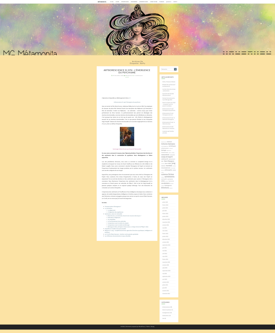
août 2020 (164, 267)
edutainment (172, 159)
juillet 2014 (165, 285)
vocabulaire (165, 183)
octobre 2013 (165, 290)
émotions (165, 188)
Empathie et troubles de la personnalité (115, 228)
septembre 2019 (166, 270)
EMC (162, 161)
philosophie (168, 170)
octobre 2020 (165, 265)
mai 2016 (164, 273)
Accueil (112, 1)
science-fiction (167, 174)
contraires (172, 154)
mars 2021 (164, 256)
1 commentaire (138, 75)
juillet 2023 (165, 208)
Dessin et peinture (166, 309)
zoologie (162, 185)
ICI (130, 98)
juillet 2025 (165, 202)
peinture (162, 170)
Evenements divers (143, 1)
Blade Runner (169, 150)
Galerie (117, 1)
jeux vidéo (168, 163)
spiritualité (164, 179)
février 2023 (165, 213)
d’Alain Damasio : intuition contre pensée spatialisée (121, 234)
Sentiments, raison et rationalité (113, 214)
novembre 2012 (166, 293)
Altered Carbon (163, 141)
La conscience (108, 208)
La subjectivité (111, 210)
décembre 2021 (166, 239)
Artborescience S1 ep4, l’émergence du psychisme (127, 102)
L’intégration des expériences (115, 212)
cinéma (170, 152)
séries (163, 181)
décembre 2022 (166, 219)
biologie (163, 150)
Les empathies (111, 219)
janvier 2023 (165, 216)
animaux (169, 142)
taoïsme (166, 181)
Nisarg (152, 326)
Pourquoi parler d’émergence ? (113, 206)
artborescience (165, 148)
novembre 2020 (166, 262)
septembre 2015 (166, 276)
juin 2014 (164, 287)
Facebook (161, 1)
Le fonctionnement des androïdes (117, 221)
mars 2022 (164, 230)
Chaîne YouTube (153, 1)
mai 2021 (164, 250)
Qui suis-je (168, 1)
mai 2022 (164, 228)
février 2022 (165, 233)
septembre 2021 (166, 245)
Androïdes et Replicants (114, 217)
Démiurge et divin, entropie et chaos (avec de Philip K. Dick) (128, 227)
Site (163, 318)
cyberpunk (164, 159)
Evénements (165, 315)
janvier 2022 (165, 236)
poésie (174, 170)
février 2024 (165, 205)
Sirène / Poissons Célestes (168, 81)
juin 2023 (164, 210)
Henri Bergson (169, 161)
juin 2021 (164, 247)
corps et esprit (167, 157)
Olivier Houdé (173, 168)
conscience (165, 155)
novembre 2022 (166, 222)
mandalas (174, 165)
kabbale (163, 165)
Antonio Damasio (168, 144)
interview (162, 163)
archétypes (172, 146)
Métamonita (102, 2)
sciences (162, 177)
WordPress (142, 326)
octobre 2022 (165, 225)
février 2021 (165, 259)
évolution (171, 188)
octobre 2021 (165, 242)
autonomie (171, 148)
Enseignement (134, 1)
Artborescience (125, 1)
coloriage (173, 152)
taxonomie (171, 181)
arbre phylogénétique (164, 146)
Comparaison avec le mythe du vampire (118, 223)
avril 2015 (164, 279)
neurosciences (165, 168)
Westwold (171, 183)
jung (173, 163)
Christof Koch (164, 152)
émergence (168, 185)
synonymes (170, 179)
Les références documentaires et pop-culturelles (118, 236)
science (162, 172)
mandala (169, 166)
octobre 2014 (165, 282)
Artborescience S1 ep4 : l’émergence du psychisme (127, 71)
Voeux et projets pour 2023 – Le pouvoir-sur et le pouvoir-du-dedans (168, 104)
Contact (175, 1)
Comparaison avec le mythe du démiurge (118, 225)
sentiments (169, 177)
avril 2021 (164, 253)
